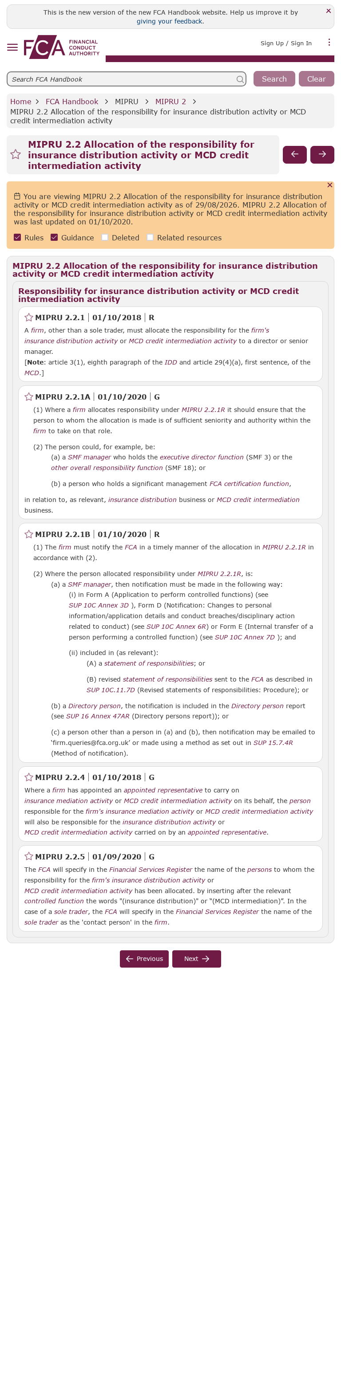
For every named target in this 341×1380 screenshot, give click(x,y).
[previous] (295, 155)
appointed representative (163, 790)
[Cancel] (330, 185)
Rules (34, 237)
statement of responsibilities (149, 663)
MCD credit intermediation (258, 500)
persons (259, 869)
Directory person (94, 706)
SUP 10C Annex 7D (245, 636)
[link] (61, 47)
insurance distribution (142, 500)
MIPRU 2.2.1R (203, 409)
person (300, 801)
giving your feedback (169, 21)
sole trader (71, 912)
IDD (171, 362)
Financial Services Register (150, 869)
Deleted (125, 237)
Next (191, 958)
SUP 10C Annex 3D (99, 604)
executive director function (202, 457)
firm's (260, 330)
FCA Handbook (72, 101)
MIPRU (126, 101)
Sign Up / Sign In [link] (286, 43)
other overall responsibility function (107, 468)
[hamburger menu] (12, 47)
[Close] (329, 11)
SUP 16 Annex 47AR (98, 715)
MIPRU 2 (171, 101)
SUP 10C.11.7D (111, 689)
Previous (150, 958)
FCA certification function (249, 484)
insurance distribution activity (71, 341)
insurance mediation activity (68, 801)
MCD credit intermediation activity (183, 341)
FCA (131, 547)
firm (37, 330)
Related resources (189, 237)
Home (21, 101)
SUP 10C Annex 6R (176, 626)
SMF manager (89, 457)
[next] (322, 155)
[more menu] (329, 42)
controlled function (54, 901)
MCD (31, 373)
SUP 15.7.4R (273, 742)
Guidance (77, 237)
